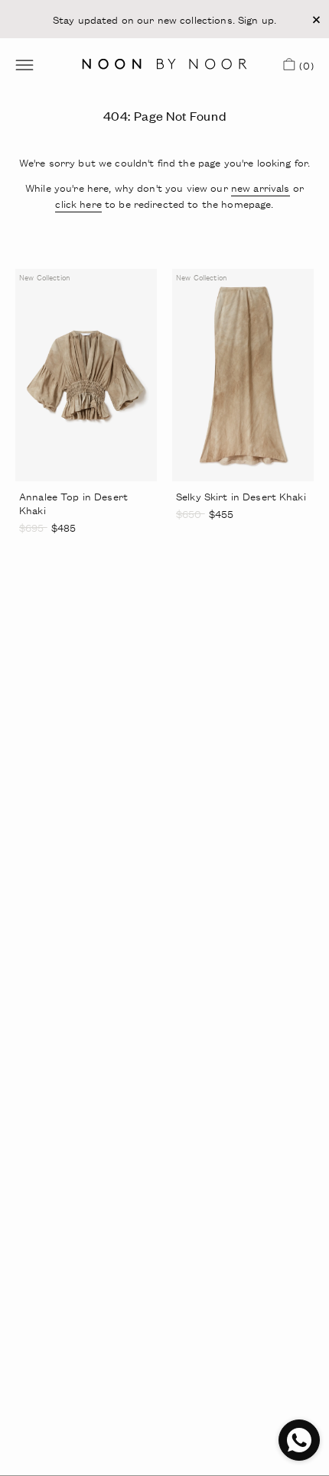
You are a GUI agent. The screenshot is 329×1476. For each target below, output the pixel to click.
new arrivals (260, 187)
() (304, 68)
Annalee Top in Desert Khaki (73, 503)
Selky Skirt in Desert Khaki (241, 496)
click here (78, 203)
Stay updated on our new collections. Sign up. (164, 19)
